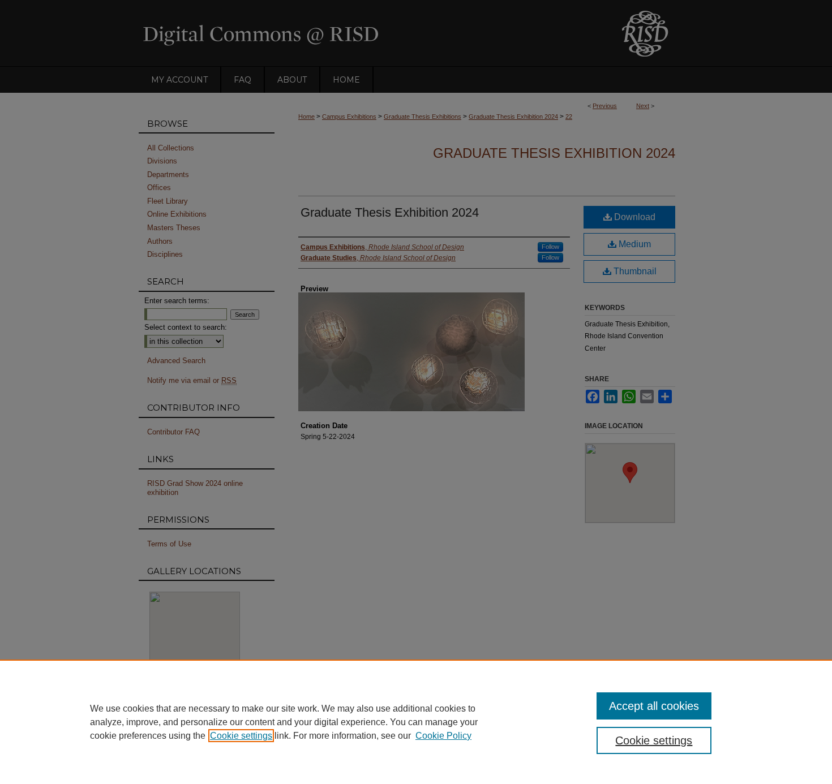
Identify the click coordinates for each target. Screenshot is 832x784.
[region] (416, 722)
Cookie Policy (443, 735)
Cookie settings (241, 735)
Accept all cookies (654, 706)
